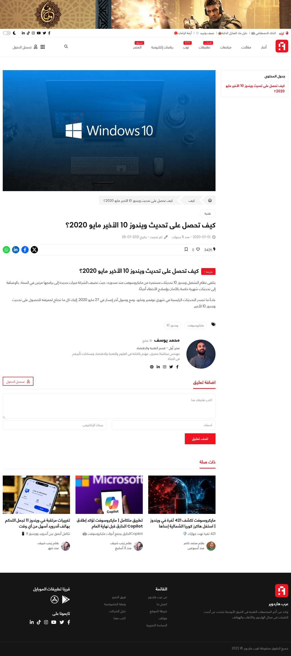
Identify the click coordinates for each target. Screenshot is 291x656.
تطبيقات (204, 46)
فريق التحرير (119, 597)
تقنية (208, 213)
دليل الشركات (117, 611)
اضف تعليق (200, 438)
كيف (192, 200)
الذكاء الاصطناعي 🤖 (263, 33)
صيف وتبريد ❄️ (205, 33)
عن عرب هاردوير (157, 597)
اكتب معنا (119, 618)
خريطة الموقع (158, 611)
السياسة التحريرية (156, 625)
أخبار (263, 47)
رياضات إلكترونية (162, 47)
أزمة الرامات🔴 (183, 33)
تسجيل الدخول (22, 47)
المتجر (137, 46)
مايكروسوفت (196, 325)
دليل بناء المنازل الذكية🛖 (232, 33)
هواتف (163, 618)
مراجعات (225, 47)
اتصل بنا (162, 604)
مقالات (246, 47)
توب (186, 46)
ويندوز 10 (172, 325)
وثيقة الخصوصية (115, 604)
